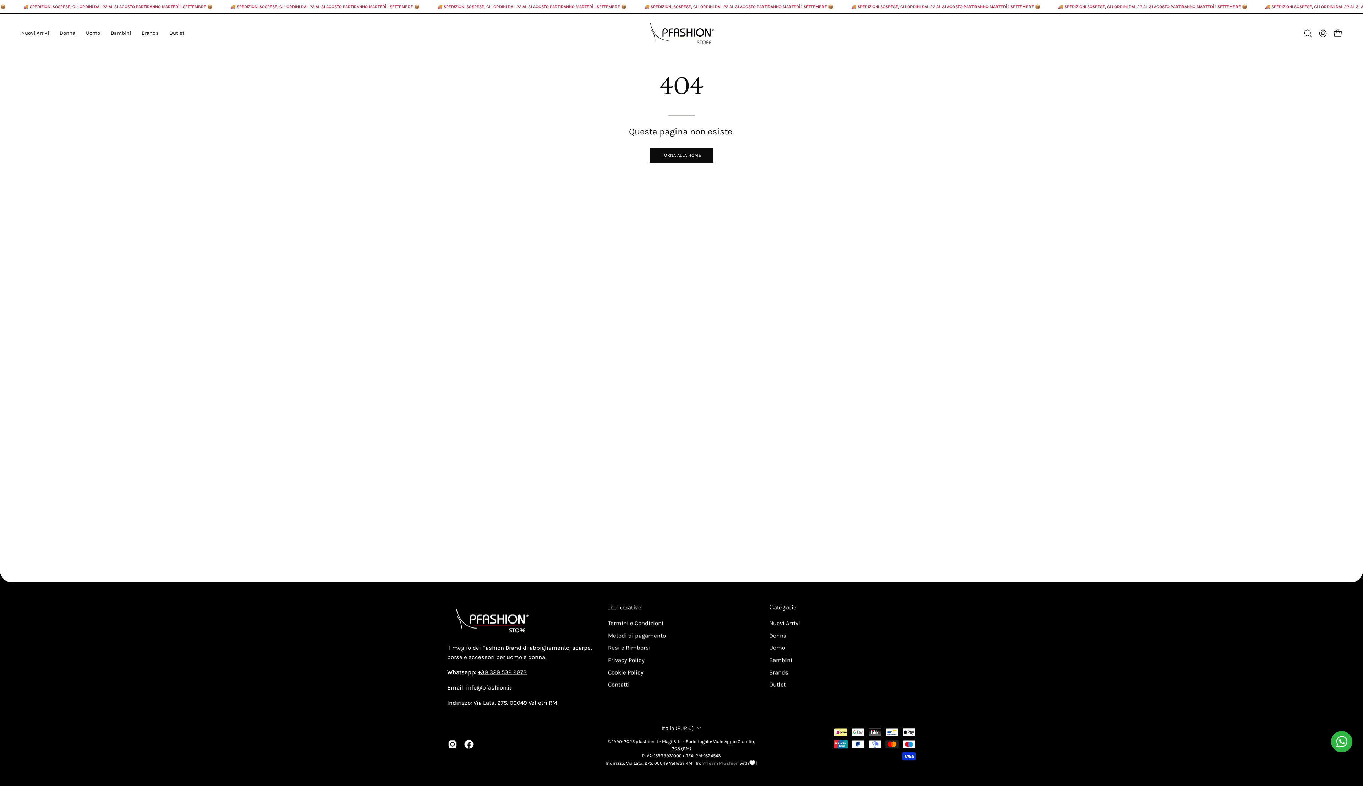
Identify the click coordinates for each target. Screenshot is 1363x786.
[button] (150, 33)
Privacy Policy (626, 660)
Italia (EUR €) (678, 728)
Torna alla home (681, 155)
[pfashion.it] (681, 33)
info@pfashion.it (488, 687)
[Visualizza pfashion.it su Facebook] (469, 744)
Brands (778, 672)
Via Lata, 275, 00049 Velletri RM (515, 702)
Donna (778, 635)
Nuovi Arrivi (784, 623)
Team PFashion (723, 762)
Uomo (777, 647)
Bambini (780, 660)
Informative (624, 607)
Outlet (777, 684)
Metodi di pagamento (637, 635)
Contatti (619, 684)
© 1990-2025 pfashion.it (633, 741)
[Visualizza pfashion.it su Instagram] (452, 744)
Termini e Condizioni (635, 623)
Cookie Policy (626, 672)
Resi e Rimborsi (629, 647)
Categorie (783, 607)
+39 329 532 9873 (502, 672)
